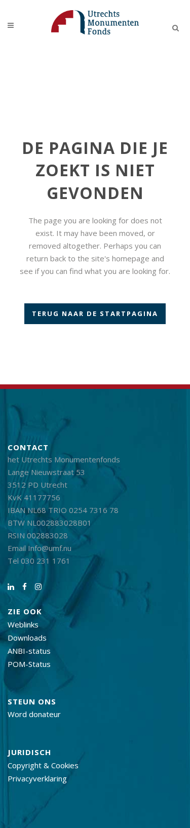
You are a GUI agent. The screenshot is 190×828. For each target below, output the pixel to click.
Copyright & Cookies (43, 765)
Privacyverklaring (37, 778)
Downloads (27, 638)
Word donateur (34, 714)
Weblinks (23, 624)
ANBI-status (29, 651)
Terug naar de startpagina (95, 313)
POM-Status (29, 664)
